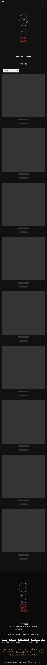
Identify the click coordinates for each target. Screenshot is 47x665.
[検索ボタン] (44, 2)
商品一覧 (12, 639)
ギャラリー (35, 639)
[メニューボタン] (3, 2)
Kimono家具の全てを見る (13, 649)
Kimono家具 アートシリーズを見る (30, 652)
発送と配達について (19, 642)
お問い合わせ (23, 639)
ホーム (4, 639)
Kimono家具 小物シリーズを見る (23, 654)
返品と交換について (37, 642)
